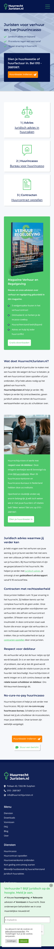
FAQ (6, 826)
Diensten (8, 813)
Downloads (9, 817)
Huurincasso (10, 851)
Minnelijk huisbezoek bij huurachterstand (24, 869)
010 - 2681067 (14, 790)
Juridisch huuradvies (14, 873)
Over (6, 835)
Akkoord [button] (23, 941)
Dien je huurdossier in (21, 519)
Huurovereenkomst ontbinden (19, 860)
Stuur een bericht (29, 747)
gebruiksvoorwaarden (15, 931)
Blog (6, 831)
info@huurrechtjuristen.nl (20, 795)
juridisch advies (32, 570)
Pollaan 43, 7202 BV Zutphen (21, 786)
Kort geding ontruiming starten (19, 864)
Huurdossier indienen (20, 74)
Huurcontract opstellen (15, 855)
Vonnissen (9, 822)
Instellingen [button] (11, 941)
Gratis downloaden (19, 342)
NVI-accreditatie (21, 474)
